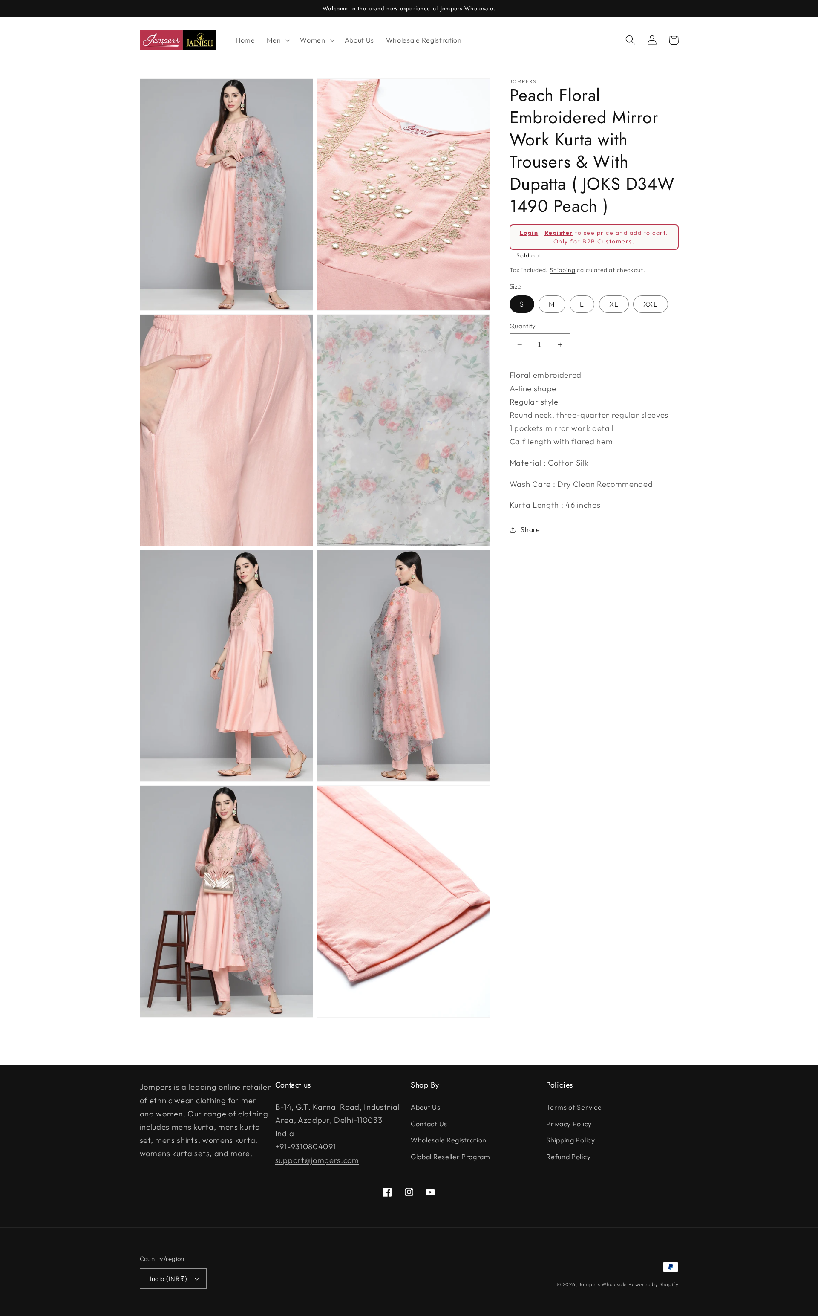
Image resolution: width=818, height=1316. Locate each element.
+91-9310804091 (305, 1146)
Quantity (523, 326)
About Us (426, 1107)
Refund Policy (568, 1156)
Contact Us (429, 1123)
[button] (277, 40)
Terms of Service (574, 1107)
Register (558, 233)
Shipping (562, 270)
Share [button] (530, 530)
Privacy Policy (569, 1123)
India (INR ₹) (168, 1279)
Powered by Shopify (653, 1284)
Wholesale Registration (449, 1140)
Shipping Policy (570, 1140)
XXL (650, 304)
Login (529, 233)
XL (614, 304)
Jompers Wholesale (603, 1284)
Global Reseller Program (450, 1156)
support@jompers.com (317, 1160)
